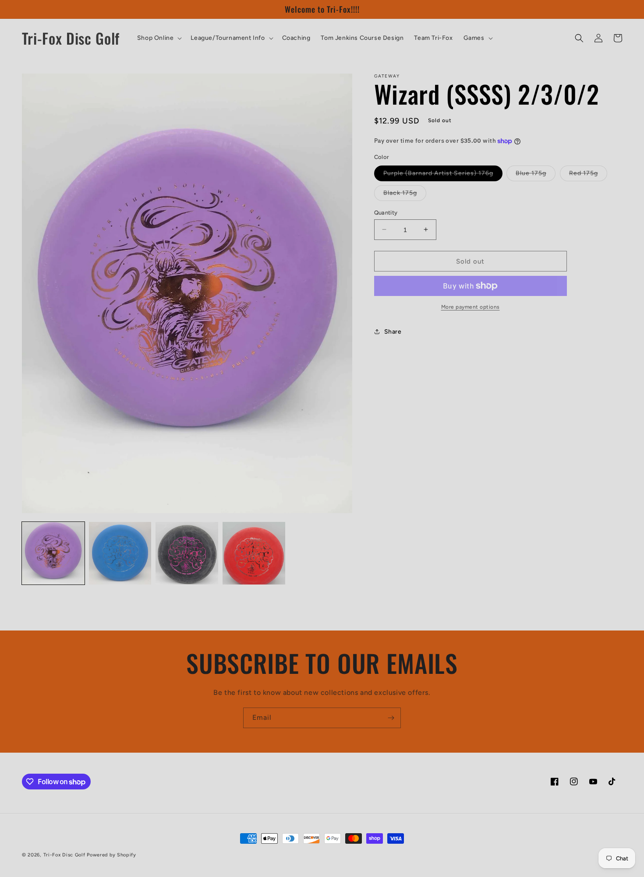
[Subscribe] (390, 718)
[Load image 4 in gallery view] (254, 553)
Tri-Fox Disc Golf (65, 855)
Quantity (386, 212)
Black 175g (404, 194)
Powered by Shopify (111, 855)
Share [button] (393, 331)
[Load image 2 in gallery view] (120, 553)
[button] (159, 38)
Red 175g (588, 175)
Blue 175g (536, 175)
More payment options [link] (470, 307)
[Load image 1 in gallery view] (53, 553)
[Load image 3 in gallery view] (187, 553)
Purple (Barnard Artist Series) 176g (442, 175)
